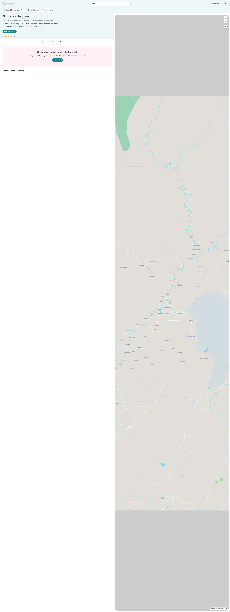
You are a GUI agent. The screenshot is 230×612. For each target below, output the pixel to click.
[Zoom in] (225, 18)
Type (8, 10)
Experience (21, 10)
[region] (172, 313)
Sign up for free (9, 31)
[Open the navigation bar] (225, 3)
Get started (57, 60)
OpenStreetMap (221, 608)
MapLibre (213, 608)
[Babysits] (8, 3)
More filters (48, 10)
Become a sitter (215, 3)
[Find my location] (225, 26)
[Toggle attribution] (227, 609)
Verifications (35, 10)
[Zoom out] (225, 21)
